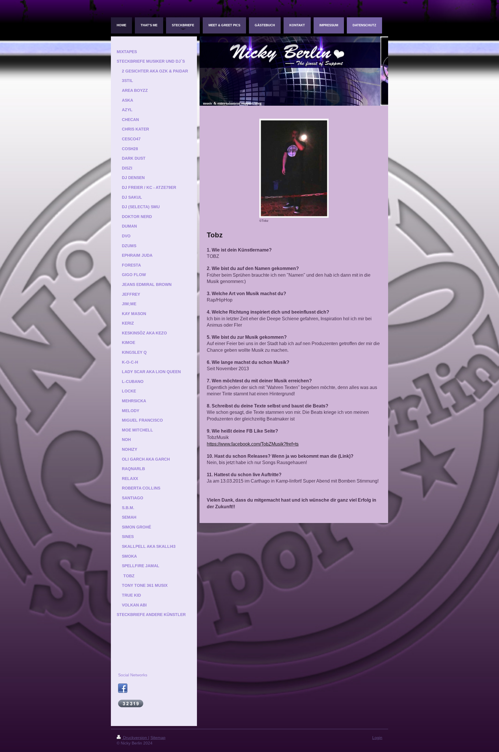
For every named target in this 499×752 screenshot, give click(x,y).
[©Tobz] (294, 168)
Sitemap (157, 737)
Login (377, 737)
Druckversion (135, 737)
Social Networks (132, 675)
